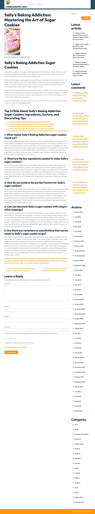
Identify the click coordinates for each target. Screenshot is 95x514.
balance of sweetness (15, 258)
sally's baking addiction (27, 261)
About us (31, 4)
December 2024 (80, 309)
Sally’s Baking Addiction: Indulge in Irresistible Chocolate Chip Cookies (54, 269)
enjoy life (77, 454)
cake (76, 424)
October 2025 (79, 260)
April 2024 (78, 348)
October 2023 (79, 377)
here (74, 93)
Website (7, 327)
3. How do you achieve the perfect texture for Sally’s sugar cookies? (30, 126)
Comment (8, 284)
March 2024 (78, 353)
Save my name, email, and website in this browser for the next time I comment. (32, 334)
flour (65, 258)
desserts (77, 449)
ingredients (8, 261)
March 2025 (78, 294)
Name (6, 306)
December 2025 (80, 251)
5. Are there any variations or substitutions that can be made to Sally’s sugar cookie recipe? (38, 130)
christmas (78, 439)
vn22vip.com (77, 113)
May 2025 (78, 285)
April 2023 (78, 406)
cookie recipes (79, 444)
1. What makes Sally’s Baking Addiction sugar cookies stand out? (29, 122)
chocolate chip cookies (81, 434)
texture (36, 263)
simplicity (63, 261)
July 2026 (78, 217)
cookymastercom (12, 57)
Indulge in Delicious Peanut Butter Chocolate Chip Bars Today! (80, 73)
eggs (61, 258)
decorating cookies (48, 258)
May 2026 (78, 227)
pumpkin (77, 483)
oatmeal (77, 473)
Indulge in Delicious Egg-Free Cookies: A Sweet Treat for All (79, 55)
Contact (39, 4)
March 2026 (78, 236)
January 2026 (79, 246)
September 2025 (80, 265)
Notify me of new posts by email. (16, 347)
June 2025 (78, 280)
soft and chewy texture (11, 263)
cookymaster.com (16, 6)
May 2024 (78, 343)
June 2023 (78, 396)
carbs (76, 429)
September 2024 (80, 324)
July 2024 (78, 333)
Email (6, 317)
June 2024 (78, 338)
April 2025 (78, 290)
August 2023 (79, 387)
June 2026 (78, 222)
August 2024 (79, 328)
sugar (22, 263)
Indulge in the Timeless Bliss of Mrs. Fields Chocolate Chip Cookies (81, 46)
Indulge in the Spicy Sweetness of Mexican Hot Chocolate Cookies (81, 64)
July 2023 (78, 391)
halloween (78, 458)
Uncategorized (79, 502)
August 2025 (79, 270)
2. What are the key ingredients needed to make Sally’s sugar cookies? (31, 124)
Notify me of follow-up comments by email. (20, 343)
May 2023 (78, 401)
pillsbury (77, 478)
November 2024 (80, 314)
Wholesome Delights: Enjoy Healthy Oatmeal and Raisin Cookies (81, 190)
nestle (76, 468)
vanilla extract (44, 263)
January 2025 (79, 304)
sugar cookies (28, 263)
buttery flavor (31, 258)
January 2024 (79, 362)
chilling (39, 258)
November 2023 (80, 372)
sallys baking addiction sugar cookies (48, 261)
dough (57, 258)
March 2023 (78, 411)
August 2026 (79, 212)
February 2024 (79, 357)
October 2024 (79, 319)
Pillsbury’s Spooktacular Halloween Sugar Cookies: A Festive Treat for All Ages (20, 269)
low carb (77, 463)
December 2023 (80, 367)
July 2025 (78, 275)
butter (25, 258)
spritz (76, 487)
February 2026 (79, 241)
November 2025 (80, 256)
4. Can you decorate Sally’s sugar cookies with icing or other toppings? (31, 128)
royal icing (16, 261)
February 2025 (79, 299)
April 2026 (78, 231)
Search (73, 14)
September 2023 (80, 382)
